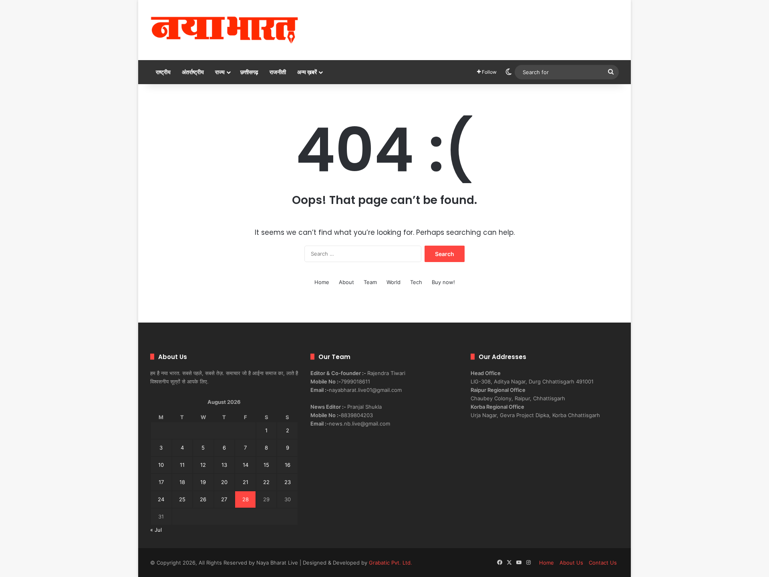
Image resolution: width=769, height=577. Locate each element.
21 (245, 482)
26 (203, 499)
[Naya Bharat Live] (224, 30)
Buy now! (443, 282)
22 (266, 482)
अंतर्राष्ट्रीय (193, 72)
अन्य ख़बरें (307, 72)
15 (266, 465)
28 (245, 499)
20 (224, 482)
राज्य (220, 72)
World (394, 282)
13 (224, 465)
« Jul (156, 530)
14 (245, 465)
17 (161, 482)
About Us (571, 562)
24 (161, 499)
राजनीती (278, 72)
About (346, 282)
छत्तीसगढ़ (249, 72)
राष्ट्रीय (163, 72)
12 (203, 465)
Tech (416, 282)
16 (287, 465)
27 (224, 499)
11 (182, 465)
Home (321, 282)
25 (182, 499)
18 (182, 482)
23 (287, 482)
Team (370, 282)
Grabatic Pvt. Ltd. (390, 562)
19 (203, 482)
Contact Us (603, 562)
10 (161, 465)
